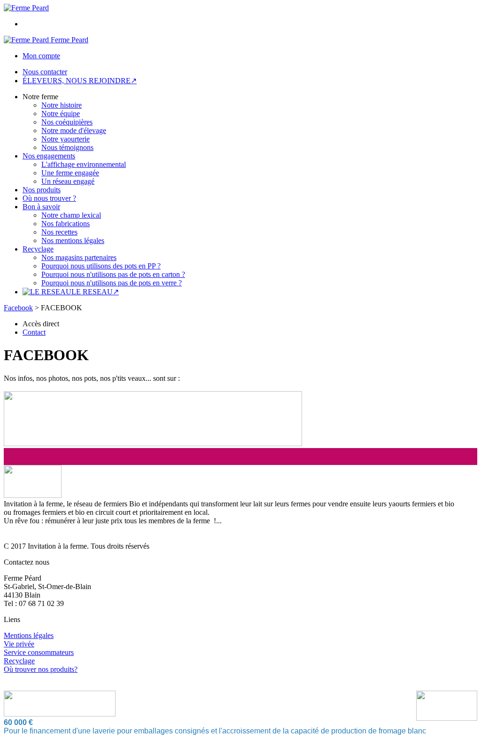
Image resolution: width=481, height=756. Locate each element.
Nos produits (42, 190)
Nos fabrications (65, 224)
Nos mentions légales (72, 240)
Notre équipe (60, 114)
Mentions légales (29, 635)
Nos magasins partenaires (78, 257)
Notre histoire (61, 105)
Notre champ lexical (71, 215)
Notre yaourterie (65, 139)
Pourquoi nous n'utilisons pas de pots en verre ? (111, 283)
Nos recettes (59, 232)
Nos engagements (49, 156)
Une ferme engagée (70, 173)
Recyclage (38, 249)
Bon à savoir (41, 207)
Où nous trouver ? (49, 198)
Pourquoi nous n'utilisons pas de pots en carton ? (113, 274)
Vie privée (19, 644)
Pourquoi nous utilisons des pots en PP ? (101, 266)
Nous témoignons (67, 147)
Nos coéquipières (67, 122)
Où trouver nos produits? (41, 669)
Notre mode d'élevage (73, 130)
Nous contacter (45, 72)
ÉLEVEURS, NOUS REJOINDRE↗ (80, 81)
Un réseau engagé (67, 181)
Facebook (18, 308)
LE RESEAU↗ (95, 292)
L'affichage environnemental (83, 164)
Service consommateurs (39, 652)
